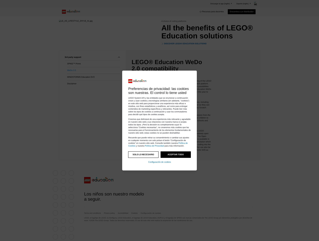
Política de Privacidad (154, 146)
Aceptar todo (176, 154)
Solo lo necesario (143, 154)
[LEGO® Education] (137, 81)
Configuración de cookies (159, 162)
